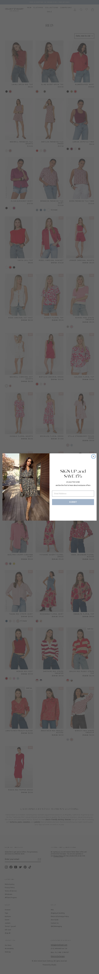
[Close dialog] (93, 456)
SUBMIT (73, 502)
